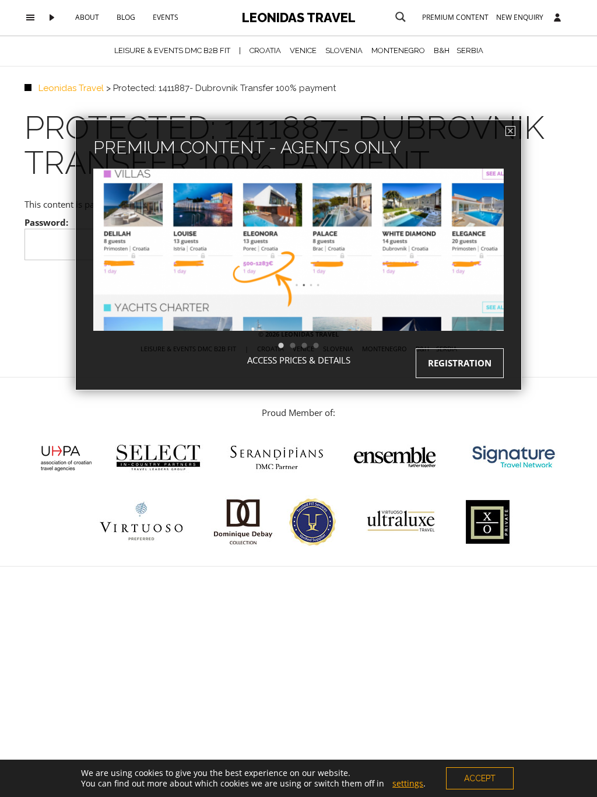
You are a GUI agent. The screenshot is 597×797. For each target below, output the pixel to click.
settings (407, 783)
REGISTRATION (459, 363)
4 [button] (322, 346)
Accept (480, 778)
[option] (298, 270)
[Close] (510, 131)
